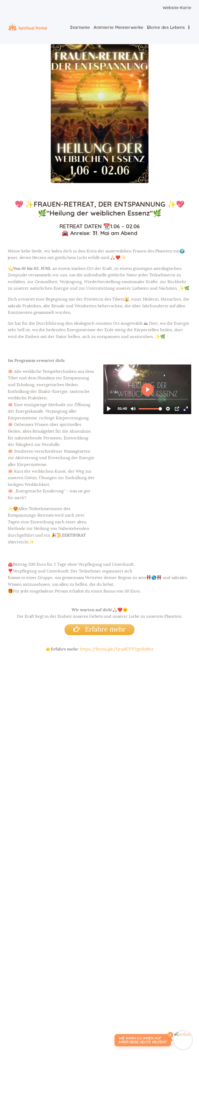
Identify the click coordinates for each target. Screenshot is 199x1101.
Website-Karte (177, 8)
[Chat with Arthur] (183, 1040)
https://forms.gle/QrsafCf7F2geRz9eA (116, 649)
